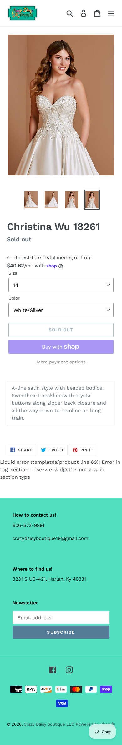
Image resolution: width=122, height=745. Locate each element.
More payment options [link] (61, 361)
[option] (31, 199)
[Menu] (111, 13)
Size (12, 273)
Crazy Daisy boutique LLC (49, 724)
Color (14, 298)
